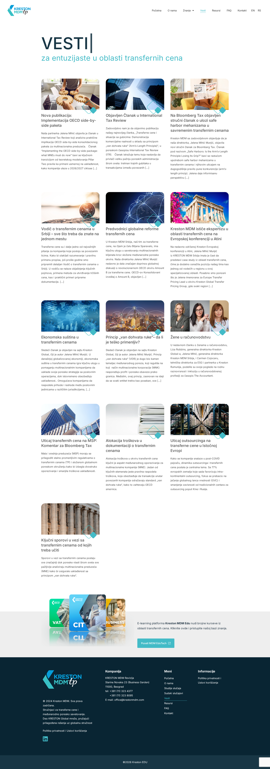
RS (259, 10)
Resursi (216, 10)
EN (253, 10)
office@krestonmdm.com (129, 699)
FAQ (229, 10)
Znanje (187, 10)
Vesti (203, 10)
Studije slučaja (172, 688)
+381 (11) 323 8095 (121, 695)
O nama (172, 10)
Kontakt (242, 10)
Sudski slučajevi (173, 693)
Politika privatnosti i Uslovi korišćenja (65, 730)
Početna (156, 10)
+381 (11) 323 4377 (121, 691)
